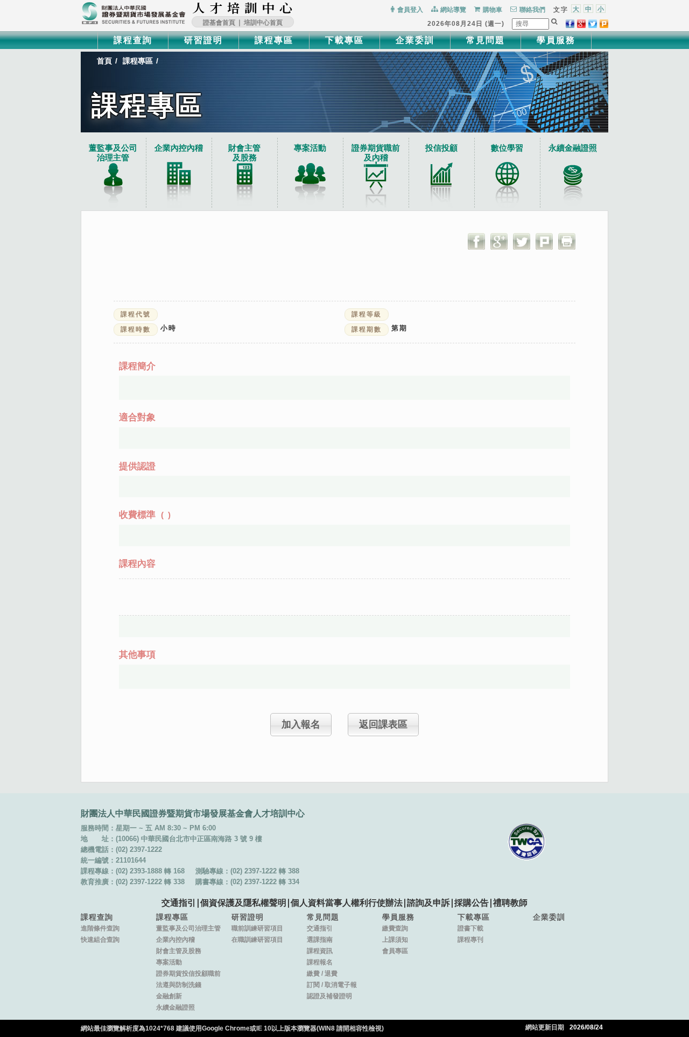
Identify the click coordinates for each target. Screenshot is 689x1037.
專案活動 (310, 147)
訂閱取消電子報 (332, 985)
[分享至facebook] (570, 23)
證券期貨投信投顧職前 (188, 973)
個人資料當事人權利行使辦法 (347, 902)
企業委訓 (415, 40)
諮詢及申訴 (428, 902)
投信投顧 (441, 147)
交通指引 (178, 902)
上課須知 (395, 939)
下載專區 (344, 40)
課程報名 (320, 962)
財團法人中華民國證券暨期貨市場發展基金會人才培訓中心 (243, 8)
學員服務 (556, 40)
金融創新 (169, 996)
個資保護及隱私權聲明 (243, 902)
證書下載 (470, 928)
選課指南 (320, 939)
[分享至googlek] (581, 23)
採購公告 (471, 902)
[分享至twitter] (592, 23)
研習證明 (203, 40)
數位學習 (507, 147)
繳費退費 (322, 973)
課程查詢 (133, 40)
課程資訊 (320, 951)
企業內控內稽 (178, 147)
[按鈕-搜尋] (554, 21)
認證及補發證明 (329, 996)
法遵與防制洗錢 (178, 985)
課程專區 (274, 40)
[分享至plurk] (604, 23)
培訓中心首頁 (263, 22)
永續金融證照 (573, 147)
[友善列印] (566, 241)
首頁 (104, 61)
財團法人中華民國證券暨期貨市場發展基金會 (133, 13)
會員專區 (395, 951)
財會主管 (244, 152)
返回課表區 (383, 724)
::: (296, 8)
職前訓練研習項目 (257, 928)
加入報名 (301, 724)
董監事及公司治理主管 (113, 152)
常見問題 (485, 40)
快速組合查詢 (100, 939)
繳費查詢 (395, 928)
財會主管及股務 (178, 951)
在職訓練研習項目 (257, 939)
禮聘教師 (510, 902)
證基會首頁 (219, 22)
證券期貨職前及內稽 (375, 152)
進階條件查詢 (100, 928)
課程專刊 (470, 939)
